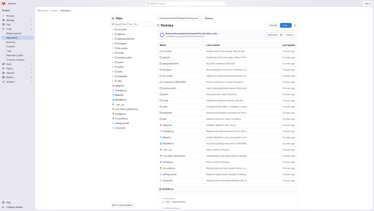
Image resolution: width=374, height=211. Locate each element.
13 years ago (289, 82)
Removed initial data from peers (221, 94)
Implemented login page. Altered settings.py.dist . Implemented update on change (227, 156)
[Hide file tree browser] (112, 18)
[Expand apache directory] (113, 34)
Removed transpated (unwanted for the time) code (191, 33)
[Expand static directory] (113, 71)
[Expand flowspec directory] (113, 43)
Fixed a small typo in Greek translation (224, 82)
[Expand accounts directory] (113, 29)
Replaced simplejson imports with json (224, 100)
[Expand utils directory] (113, 81)
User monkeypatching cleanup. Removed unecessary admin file (227, 88)
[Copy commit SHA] (281, 35)
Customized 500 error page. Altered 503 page (227, 57)
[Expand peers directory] (113, 62)
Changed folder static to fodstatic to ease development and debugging (227, 106)
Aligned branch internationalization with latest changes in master (227, 180)
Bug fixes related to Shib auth (220, 63)
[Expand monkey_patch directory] (113, 57)
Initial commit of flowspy (217, 149)
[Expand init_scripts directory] (113, 48)
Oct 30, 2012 (199, 36)
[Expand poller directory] (113, 67)
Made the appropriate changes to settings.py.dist (227, 174)
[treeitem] (132, 29)
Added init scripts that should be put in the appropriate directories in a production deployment (227, 76)
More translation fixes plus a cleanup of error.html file (227, 69)
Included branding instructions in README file (227, 143)
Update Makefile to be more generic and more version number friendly (227, 137)
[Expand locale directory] (113, 53)
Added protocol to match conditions (223, 119)
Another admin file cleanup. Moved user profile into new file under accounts (227, 51)
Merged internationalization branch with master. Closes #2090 (227, 131)
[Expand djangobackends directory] (113, 39)
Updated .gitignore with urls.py (221, 125)
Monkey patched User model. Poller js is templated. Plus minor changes (227, 168)
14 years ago (289, 51)
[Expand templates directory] (113, 76)
